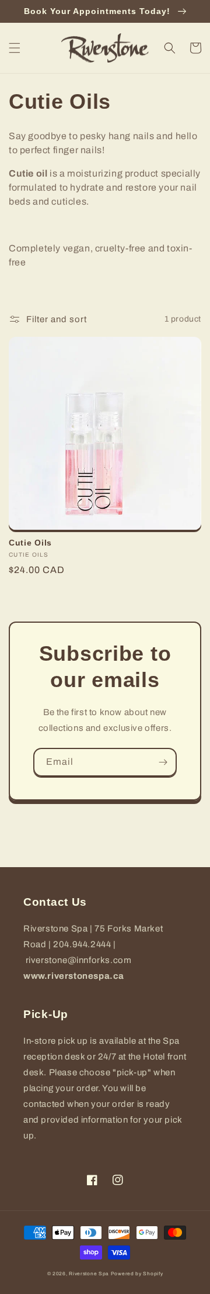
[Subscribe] (163, 762)
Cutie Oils (30, 542)
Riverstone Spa (89, 1273)
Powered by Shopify (137, 1273)
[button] (14, 48)
